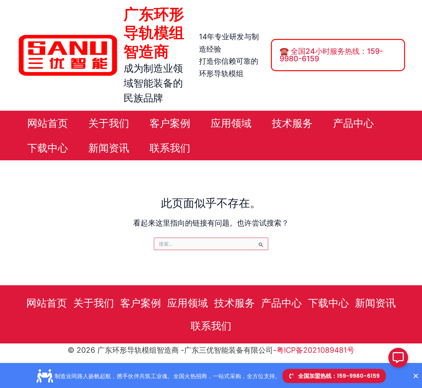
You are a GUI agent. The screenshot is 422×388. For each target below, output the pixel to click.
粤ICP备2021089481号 (315, 350)
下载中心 (328, 303)
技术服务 (234, 303)
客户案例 (140, 303)
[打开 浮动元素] (398, 358)
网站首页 (46, 303)
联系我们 (211, 326)
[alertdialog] (211, 375)
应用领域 (187, 303)
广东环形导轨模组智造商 (154, 33)
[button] (341, 55)
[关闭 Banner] (416, 376)
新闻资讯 (375, 303)
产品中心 (281, 303)
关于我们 (93, 303)
